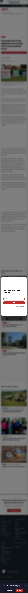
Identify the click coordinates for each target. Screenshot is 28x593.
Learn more (23, 586)
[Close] (23, 280)
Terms (18, 306)
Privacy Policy (22, 306)
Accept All (19, 590)
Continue (14, 302)
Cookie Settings (10, 590)
